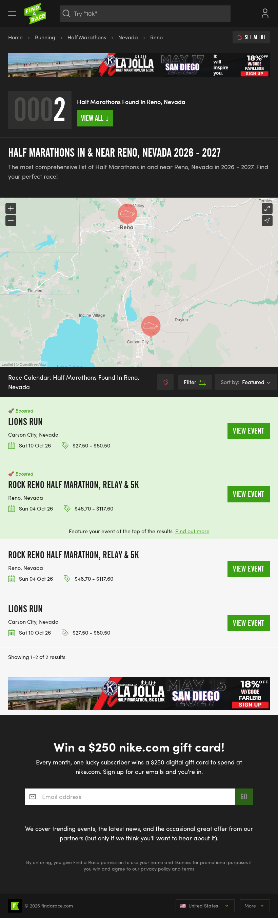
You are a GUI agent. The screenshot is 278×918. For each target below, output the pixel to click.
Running (45, 37)
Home (15, 37)
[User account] (265, 12)
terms (188, 868)
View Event (248, 431)
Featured (242, 381)
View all (95, 118)
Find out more (192, 531)
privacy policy (156, 868)
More (250, 905)
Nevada (128, 37)
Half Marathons (86, 37)
